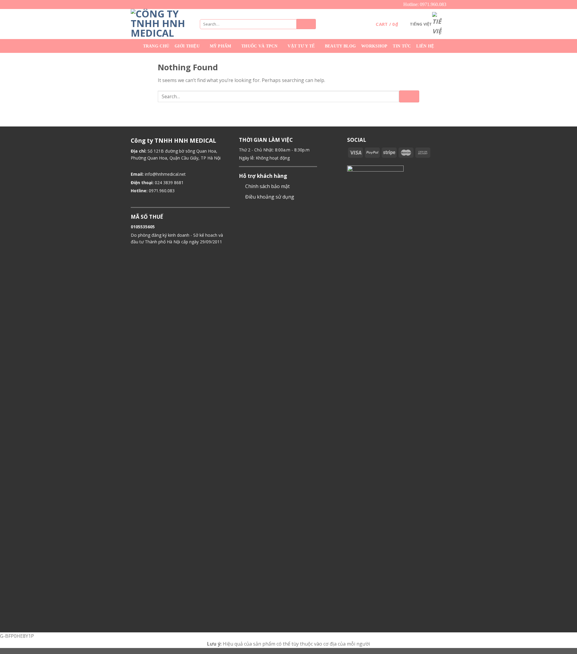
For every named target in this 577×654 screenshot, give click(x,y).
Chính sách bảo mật (267, 186)
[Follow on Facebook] (350, 161)
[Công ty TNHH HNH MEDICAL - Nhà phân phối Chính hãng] (161, 24)
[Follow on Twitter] (358, 161)
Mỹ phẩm (220, 46)
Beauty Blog (340, 46)
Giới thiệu (187, 46)
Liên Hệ (425, 46)
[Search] (306, 24)
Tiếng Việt (421, 24)
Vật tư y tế (301, 46)
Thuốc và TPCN (259, 46)
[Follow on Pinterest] (365, 161)
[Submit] (409, 96)
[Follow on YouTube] (372, 161)
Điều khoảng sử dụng (269, 196)
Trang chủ (156, 46)
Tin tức (402, 46)
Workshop (374, 46)
